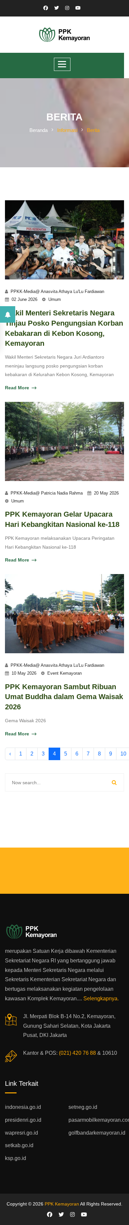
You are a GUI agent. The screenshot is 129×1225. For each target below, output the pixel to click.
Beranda (38, 130)
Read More (17, 387)
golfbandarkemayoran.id (96, 1133)
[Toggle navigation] (62, 64)
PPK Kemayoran (62, 1204)
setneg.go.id (82, 1107)
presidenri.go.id (23, 1120)
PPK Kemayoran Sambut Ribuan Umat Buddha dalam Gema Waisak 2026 (64, 697)
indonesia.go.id (23, 1107)
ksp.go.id (15, 1158)
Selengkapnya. (101, 998)
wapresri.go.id (21, 1133)
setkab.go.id (19, 1145)
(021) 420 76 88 (77, 1053)
